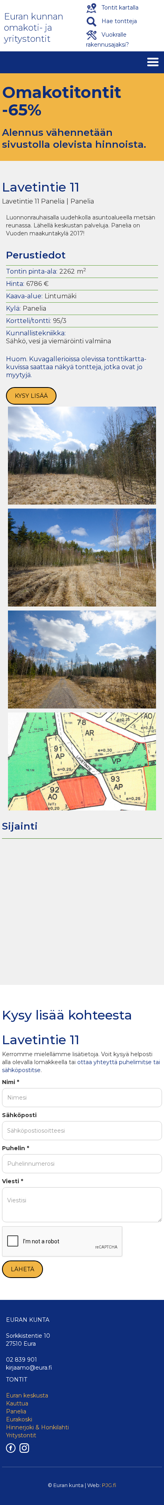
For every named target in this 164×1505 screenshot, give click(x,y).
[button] (153, 62)
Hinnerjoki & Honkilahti (37, 1427)
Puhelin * (15, 1148)
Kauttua (17, 1403)
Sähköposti (19, 1115)
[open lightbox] (82, 456)
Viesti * (12, 1181)
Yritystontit (21, 1435)
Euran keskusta (27, 1395)
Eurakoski (19, 1419)
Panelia (16, 1411)
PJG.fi (109, 1485)
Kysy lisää (31, 395)
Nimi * (10, 1082)
